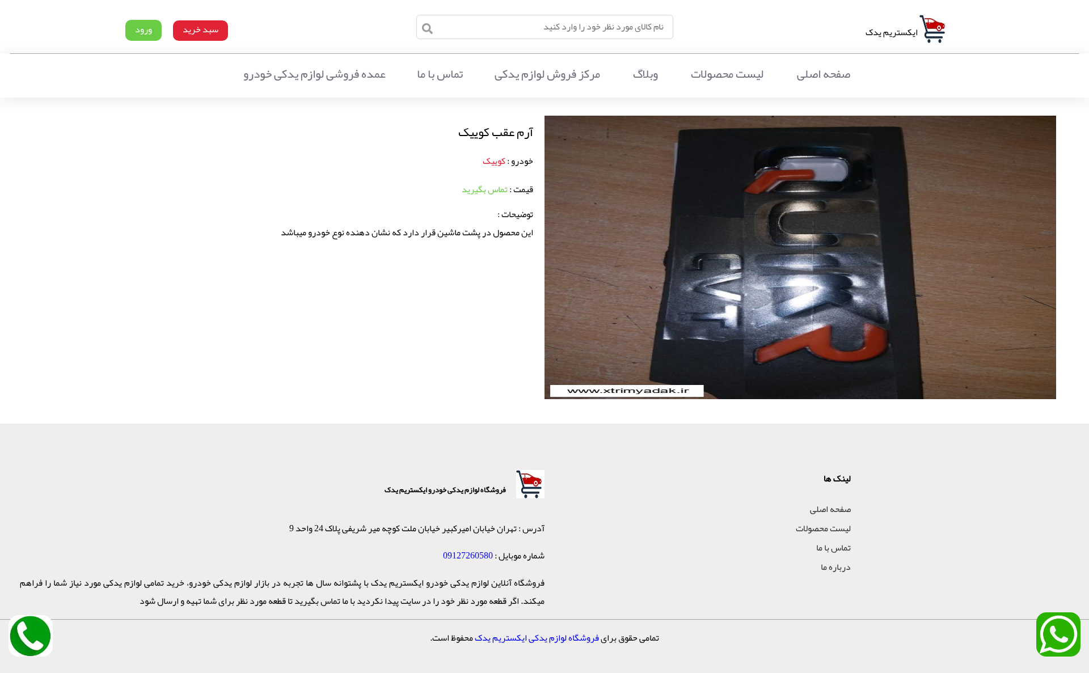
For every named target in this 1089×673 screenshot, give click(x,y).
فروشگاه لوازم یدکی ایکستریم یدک (537, 638)
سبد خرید (200, 29)
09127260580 (468, 556)
